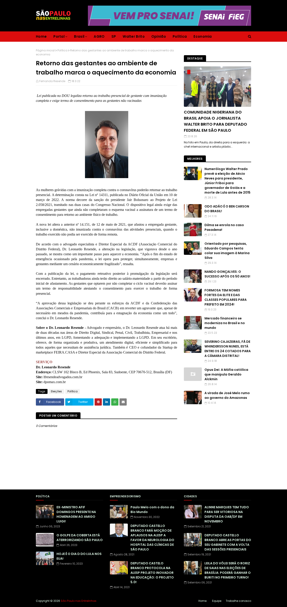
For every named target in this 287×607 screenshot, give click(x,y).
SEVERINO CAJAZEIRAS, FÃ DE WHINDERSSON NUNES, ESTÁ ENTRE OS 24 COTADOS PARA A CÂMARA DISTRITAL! (227, 348)
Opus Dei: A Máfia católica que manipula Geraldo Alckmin (226, 374)
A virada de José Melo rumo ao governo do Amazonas (227, 395)
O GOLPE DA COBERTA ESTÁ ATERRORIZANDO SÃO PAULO (80, 537)
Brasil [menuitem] (79, 36)
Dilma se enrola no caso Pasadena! (224, 227)
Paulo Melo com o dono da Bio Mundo (152, 509)
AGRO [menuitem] (99, 36)
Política (62, 50)
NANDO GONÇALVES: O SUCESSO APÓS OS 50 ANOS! (227, 274)
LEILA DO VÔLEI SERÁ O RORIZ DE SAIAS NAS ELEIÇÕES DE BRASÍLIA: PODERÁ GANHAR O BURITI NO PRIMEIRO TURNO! (227, 570)
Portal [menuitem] (59, 36)
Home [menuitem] (41, 36)
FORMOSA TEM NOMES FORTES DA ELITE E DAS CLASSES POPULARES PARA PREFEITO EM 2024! (225, 297)
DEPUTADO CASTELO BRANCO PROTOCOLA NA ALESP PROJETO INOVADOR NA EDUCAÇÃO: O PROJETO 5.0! (152, 572)
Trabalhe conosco (238, 601)
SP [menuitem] (113, 36)
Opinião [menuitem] (158, 36)
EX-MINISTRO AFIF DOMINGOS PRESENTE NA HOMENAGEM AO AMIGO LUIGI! (76, 514)
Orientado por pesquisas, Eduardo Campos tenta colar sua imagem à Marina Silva (227, 250)
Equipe (216, 601)
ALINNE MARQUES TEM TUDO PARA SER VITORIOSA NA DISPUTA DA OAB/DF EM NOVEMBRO (226, 514)
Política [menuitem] (180, 36)
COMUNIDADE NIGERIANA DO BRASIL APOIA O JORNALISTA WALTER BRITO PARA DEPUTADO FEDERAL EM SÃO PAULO (215, 121)
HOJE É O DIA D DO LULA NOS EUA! (79, 556)
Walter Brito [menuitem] (134, 36)
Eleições (56, 391)
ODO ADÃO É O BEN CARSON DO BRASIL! (226, 208)
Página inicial (45, 50)
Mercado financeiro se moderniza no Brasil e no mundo (224, 323)
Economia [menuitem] (203, 36)
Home (202, 601)
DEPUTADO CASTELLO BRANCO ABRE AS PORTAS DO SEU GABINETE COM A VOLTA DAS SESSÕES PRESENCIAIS (227, 542)
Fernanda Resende (52, 81)
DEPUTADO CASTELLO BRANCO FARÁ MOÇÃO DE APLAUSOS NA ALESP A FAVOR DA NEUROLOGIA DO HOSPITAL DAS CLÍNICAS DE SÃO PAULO (152, 538)
